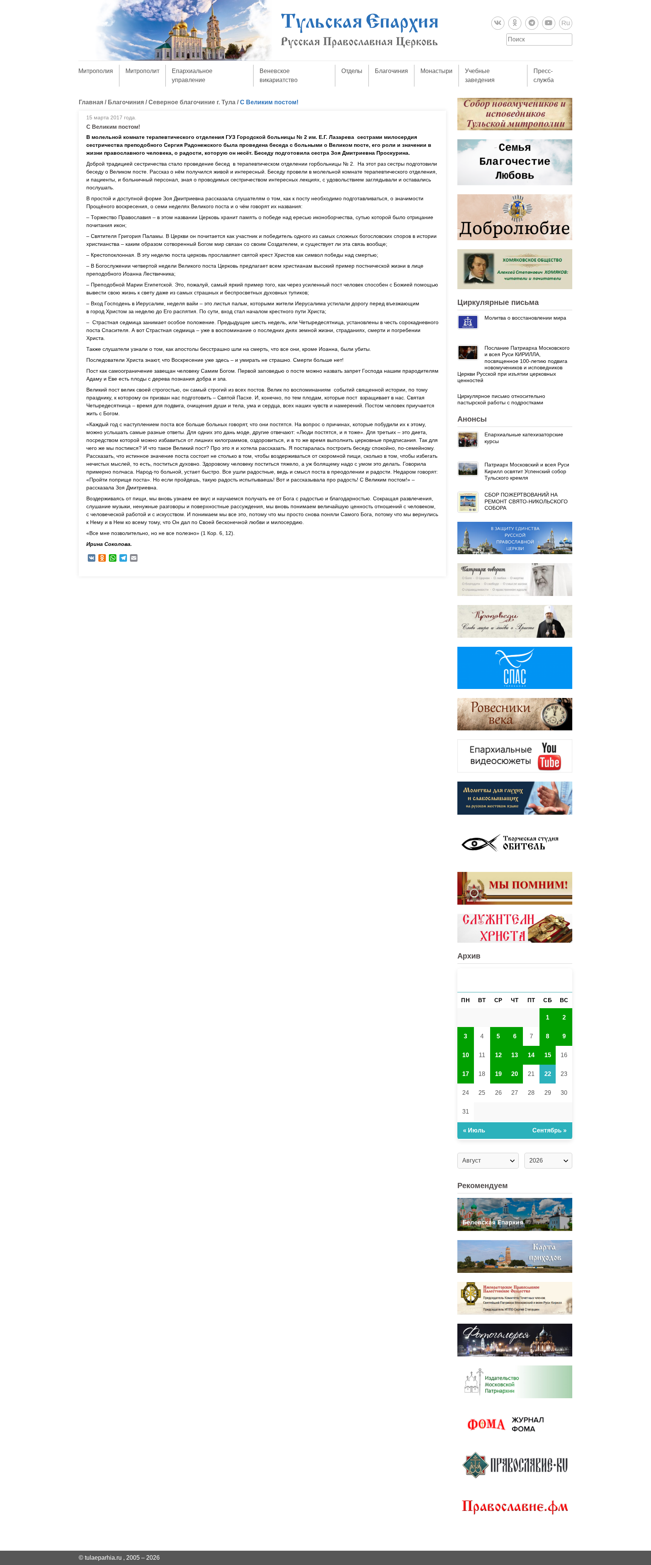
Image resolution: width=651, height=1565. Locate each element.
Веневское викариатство (279, 75)
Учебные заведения (480, 75)
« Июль (474, 1130)
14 (531, 1055)
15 (547, 1055)
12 (498, 1055)
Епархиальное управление (192, 75)
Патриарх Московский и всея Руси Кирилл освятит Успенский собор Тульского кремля (526, 471)
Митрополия (95, 71)
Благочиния (391, 71)
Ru (565, 23)
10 (465, 1055)
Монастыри (436, 71)
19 (498, 1074)
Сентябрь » (549, 1130)
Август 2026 (514, 980)
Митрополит (142, 71)
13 (514, 1055)
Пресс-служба (543, 75)
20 (514, 1074)
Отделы (351, 71)
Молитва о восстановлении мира (525, 318)
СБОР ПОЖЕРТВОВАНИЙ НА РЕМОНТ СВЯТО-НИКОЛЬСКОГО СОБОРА (526, 501)
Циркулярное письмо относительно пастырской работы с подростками (501, 399)
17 (465, 1074)
